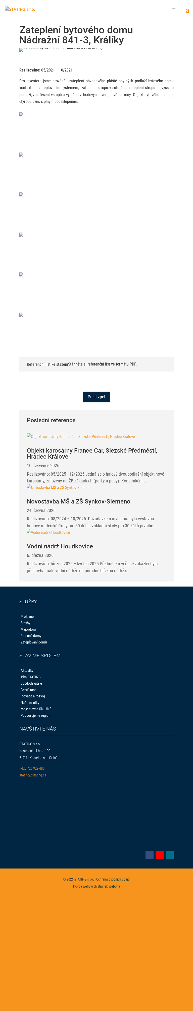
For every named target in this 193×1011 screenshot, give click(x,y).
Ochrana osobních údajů (113, 879)
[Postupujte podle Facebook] (150, 855)
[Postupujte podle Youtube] (160, 855)
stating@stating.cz (32, 775)
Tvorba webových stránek (90, 886)
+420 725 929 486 (31, 768)
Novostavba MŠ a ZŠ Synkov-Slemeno (78, 501)
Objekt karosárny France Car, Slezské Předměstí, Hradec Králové (92, 453)
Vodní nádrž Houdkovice (60, 546)
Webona (114, 886)
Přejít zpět (96, 396)
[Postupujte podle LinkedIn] (170, 855)
